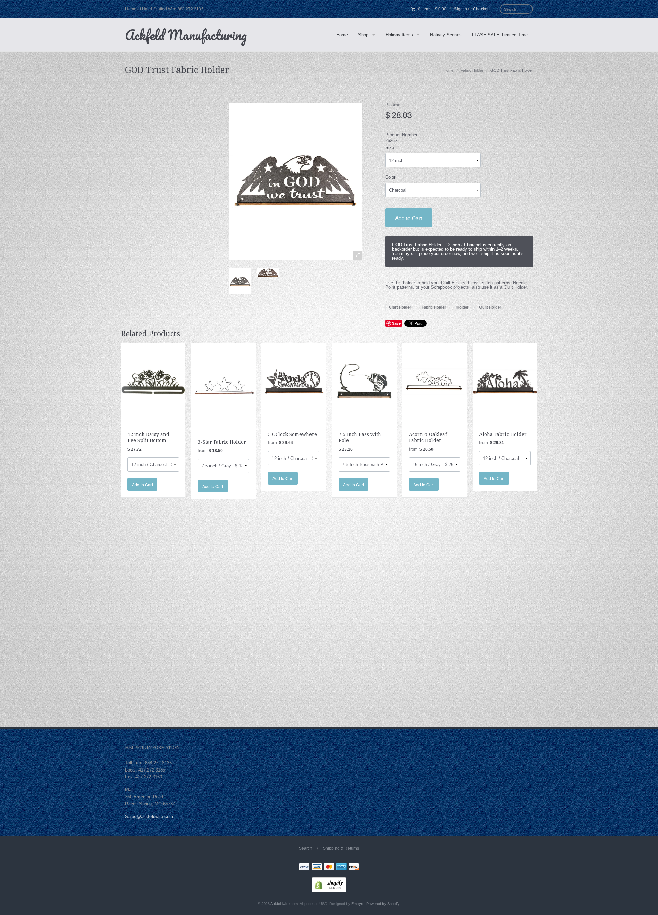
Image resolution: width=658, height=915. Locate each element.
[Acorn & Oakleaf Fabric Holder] (434, 381)
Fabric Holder (472, 70)
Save (396, 323)
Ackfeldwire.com (284, 904)
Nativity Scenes (446, 34)
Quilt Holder (490, 307)
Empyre (357, 904)
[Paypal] (304, 867)
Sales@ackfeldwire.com (149, 816)
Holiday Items (399, 34)
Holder (462, 307)
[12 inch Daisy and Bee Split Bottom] (153, 381)
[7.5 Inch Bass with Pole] (364, 381)
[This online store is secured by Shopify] (329, 884)
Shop (363, 34)
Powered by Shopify (382, 904)
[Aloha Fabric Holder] (505, 381)
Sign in (460, 9)
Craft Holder (400, 307)
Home (342, 34)
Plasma (392, 105)
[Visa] (316, 867)
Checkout (482, 9)
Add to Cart (408, 218)
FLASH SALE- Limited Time (500, 34)
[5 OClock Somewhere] (293, 381)
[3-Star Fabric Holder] (223, 385)
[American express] (341, 867)
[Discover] (353, 867)
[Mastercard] (329, 867)
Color (390, 177)
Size (389, 147)
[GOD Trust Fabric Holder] (240, 281)
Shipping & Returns (341, 848)
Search (305, 848)
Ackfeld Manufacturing (186, 35)
